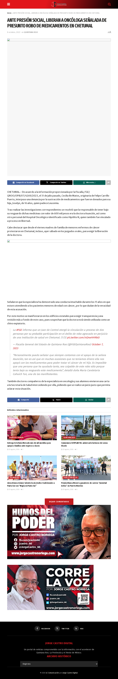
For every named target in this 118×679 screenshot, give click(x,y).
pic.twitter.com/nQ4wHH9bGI (83, 337)
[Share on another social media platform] (108, 182)
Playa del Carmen (16, 437)
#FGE (19, 329)
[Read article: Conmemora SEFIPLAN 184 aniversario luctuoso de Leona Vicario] (86, 427)
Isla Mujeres (14, 477)
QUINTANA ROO (31, 32)
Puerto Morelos (70, 477)
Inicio (9, 13)
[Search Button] (109, 4)
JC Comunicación (52, 673)
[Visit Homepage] (59, 4)
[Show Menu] (8, 4)
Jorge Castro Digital (70, 673)
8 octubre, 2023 (13, 32)
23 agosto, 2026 (13, 449)
